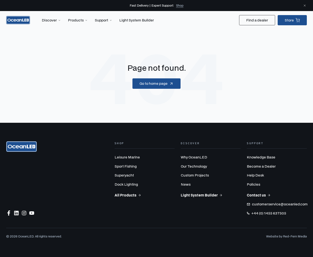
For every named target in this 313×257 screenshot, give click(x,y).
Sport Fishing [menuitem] (126, 166)
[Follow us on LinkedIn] (16, 213)
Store (289, 20)
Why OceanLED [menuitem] (194, 157)
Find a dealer (257, 20)
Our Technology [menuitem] (194, 166)
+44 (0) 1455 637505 (268, 213)
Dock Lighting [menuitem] (126, 184)
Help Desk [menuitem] (255, 175)
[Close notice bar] (305, 5)
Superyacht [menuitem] (124, 175)
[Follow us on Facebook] (8, 213)
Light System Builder (136, 20)
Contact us (256, 195)
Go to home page (153, 83)
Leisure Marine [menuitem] (127, 157)
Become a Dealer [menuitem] (261, 166)
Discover (49, 20)
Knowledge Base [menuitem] (261, 157)
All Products (125, 195)
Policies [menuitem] (253, 184)
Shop (180, 5)
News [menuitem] (186, 184)
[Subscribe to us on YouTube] (31, 213)
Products (76, 20)
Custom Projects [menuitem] (195, 175)
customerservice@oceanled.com (280, 204)
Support (101, 20)
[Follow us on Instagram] (24, 213)
